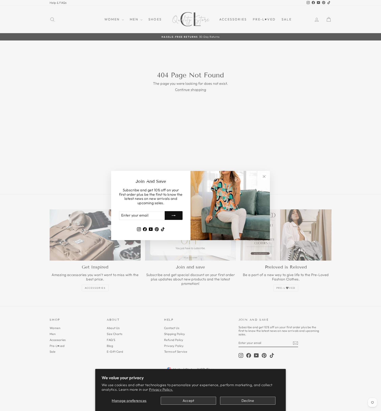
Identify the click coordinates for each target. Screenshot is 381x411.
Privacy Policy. (161, 389)
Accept (188, 400)
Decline (247, 400)
